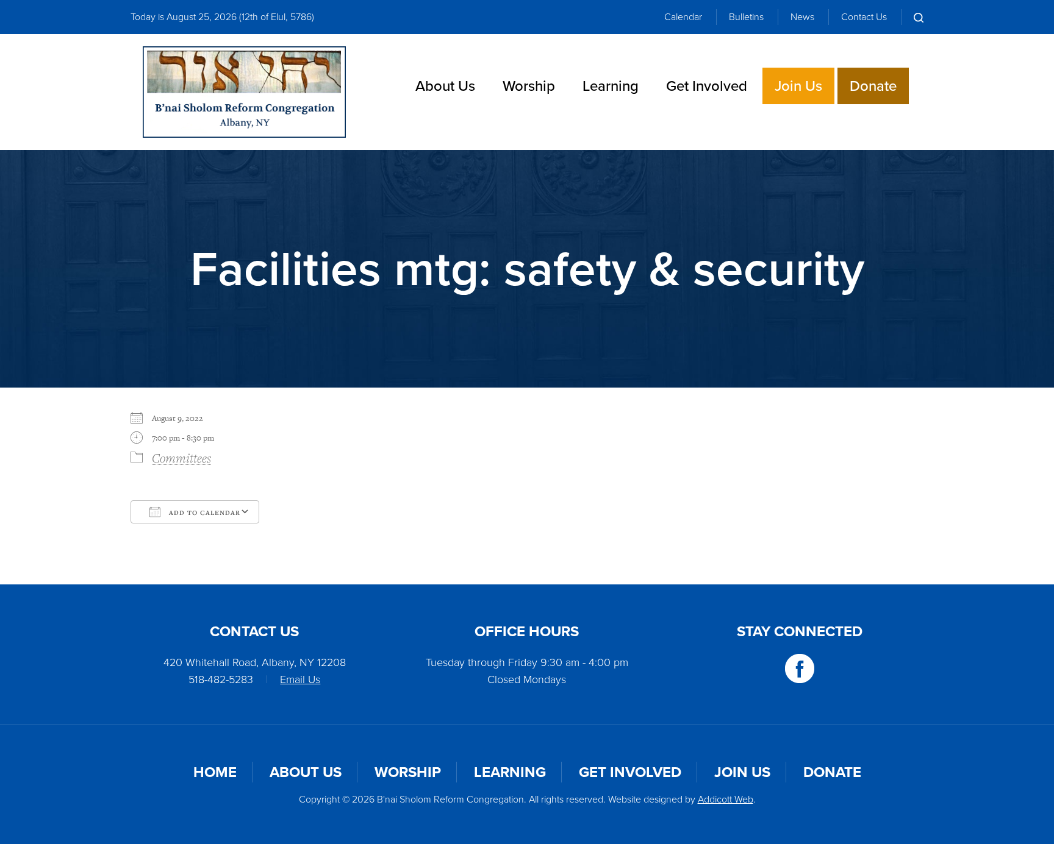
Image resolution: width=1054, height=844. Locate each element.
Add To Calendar (203, 512)
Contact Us (864, 17)
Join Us (798, 86)
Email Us (300, 679)
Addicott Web (725, 799)
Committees (181, 457)
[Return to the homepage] (244, 92)
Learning (611, 86)
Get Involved (706, 86)
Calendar (683, 17)
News (802, 17)
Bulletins (746, 17)
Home (215, 772)
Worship (529, 86)
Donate (873, 86)
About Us (445, 86)
